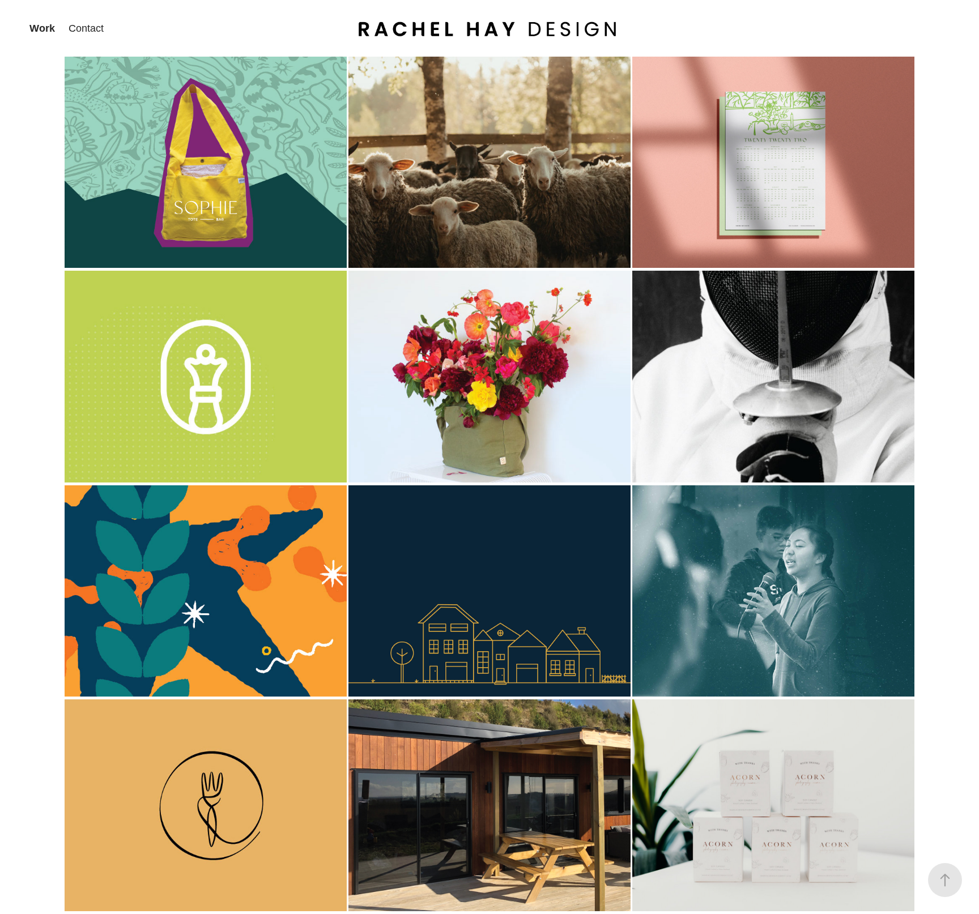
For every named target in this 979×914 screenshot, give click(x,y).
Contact (86, 28)
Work (42, 28)
